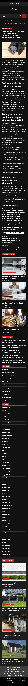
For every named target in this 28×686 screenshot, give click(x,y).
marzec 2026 (6, 423)
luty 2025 (4, 459)
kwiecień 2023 (6, 521)
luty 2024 (4, 493)
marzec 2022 (6, 539)
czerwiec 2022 (6, 530)
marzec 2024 (6, 490)
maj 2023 (4, 517)
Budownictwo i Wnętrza (9, 376)
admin (3, 40)
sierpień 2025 (6, 441)
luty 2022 (4, 542)
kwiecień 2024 (6, 487)
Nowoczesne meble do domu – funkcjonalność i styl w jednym (14, 623)
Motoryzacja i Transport (9, 388)
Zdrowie (4, 400)
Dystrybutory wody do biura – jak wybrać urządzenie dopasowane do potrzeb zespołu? (14, 291)
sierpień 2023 (6, 508)
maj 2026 (4, 417)
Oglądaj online (24, 16)
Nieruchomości (6, 391)
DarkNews (14, 680)
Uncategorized (6, 397)
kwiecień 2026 (6, 420)
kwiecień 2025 (6, 453)
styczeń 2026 (6, 429)
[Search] (20, 15)
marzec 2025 (6, 456)
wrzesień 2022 (6, 524)
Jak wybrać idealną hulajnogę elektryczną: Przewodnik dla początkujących (11, 239)
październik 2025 (7, 435)
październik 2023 (7, 505)
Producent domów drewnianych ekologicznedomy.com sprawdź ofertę (14, 649)
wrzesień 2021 (6, 551)
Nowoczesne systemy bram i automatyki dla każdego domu (14, 572)
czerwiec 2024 (6, 481)
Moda (10, 28)
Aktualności (4, 28)
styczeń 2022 (6, 545)
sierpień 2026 (6, 407)
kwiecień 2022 (6, 536)
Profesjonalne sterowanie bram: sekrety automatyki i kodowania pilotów (14, 598)
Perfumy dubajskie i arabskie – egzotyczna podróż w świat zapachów (14, 318)
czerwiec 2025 (6, 447)
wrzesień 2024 (6, 472)
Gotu (14, 9)
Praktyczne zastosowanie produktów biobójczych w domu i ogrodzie (13, 247)
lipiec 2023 (5, 511)
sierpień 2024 (6, 475)
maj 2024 (4, 484)
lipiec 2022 (5, 527)
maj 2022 (4, 533)
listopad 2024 (6, 469)
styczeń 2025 (6, 462)
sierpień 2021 (6, 554)
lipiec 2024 (5, 478)
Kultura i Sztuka (6, 382)
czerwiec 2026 (6, 414)
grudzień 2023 (6, 499)
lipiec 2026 (5, 410)
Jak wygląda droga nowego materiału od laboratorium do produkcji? (14, 266)
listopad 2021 (6, 548)
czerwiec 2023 (6, 514)
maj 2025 (4, 450)
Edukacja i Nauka (7, 379)
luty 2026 (4, 426)
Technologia (12, 272)
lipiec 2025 (5, 444)
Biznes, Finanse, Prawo (9, 372)
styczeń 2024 (6, 496)
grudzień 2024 (6, 466)
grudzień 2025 (6, 432)
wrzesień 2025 (6, 438)
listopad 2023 (6, 502)
